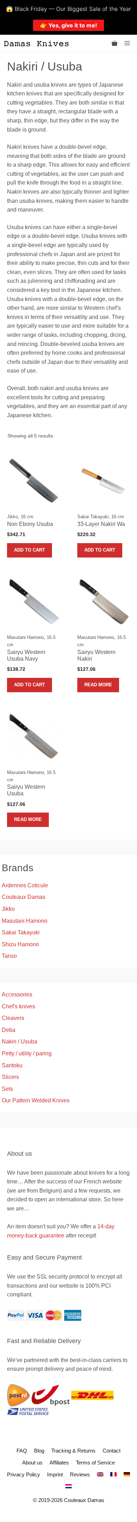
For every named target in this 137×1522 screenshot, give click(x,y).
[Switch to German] (127, 1474)
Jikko (8, 909)
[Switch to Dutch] (68, 1486)
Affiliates (59, 1463)
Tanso (9, 956)
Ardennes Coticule (25, 885)
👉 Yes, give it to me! (68, 25)
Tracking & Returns (73, 1451)
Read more (98, 684)
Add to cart (29, 550)
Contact (111, 1451)
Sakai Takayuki (21, 932)
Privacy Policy (23, 1474)
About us (32, 1463)
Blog (39, 1451)
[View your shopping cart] (114, 43)
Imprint (55, 1474)
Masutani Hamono (24, 921)
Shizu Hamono (20, 944)
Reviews (80, 1474)
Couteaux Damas (23, 897)
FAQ (22, 1451)
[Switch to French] (113, 1474)
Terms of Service (95, 1463)
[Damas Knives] (36, 43)
